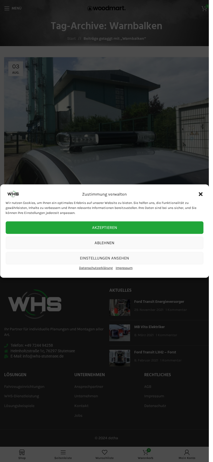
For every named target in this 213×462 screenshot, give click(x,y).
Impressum (124, 267)
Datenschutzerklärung (96, 267)
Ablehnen (104, 242)
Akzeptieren (104, 227)
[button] (200, 194)
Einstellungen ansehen (104, 258)
